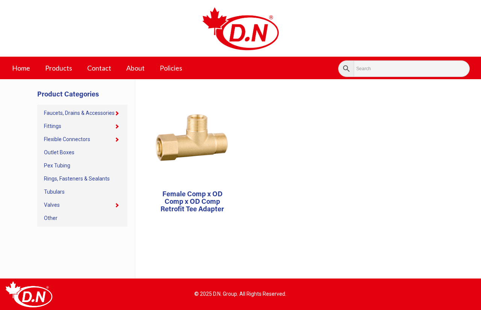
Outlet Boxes (59, 152)
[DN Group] (240, 28)
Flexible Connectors (67, 139)
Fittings (52, 126)
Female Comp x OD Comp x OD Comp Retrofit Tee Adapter (192, 202)
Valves (52, 205)
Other (50, 218)
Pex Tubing (57, 166)
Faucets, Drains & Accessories (79, 113)
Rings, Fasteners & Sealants (77, 179)
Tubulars (54, 192)
